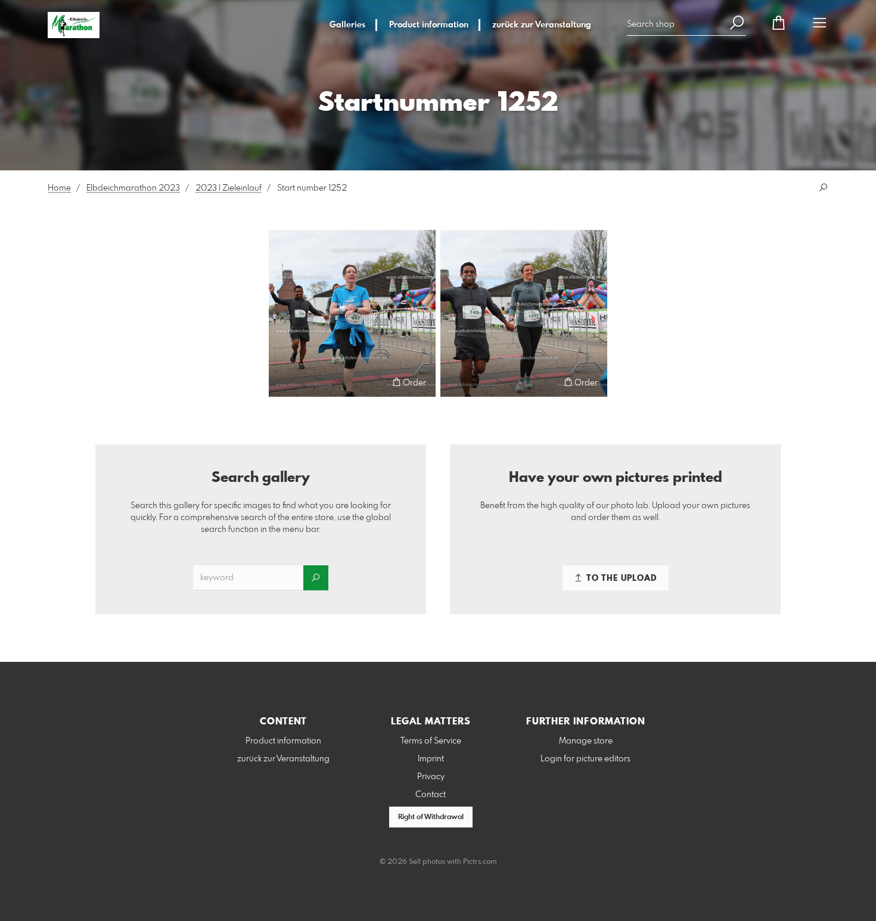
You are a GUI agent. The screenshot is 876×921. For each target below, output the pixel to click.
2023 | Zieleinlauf (228, 188)
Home (59, 188)
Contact (430, 795)
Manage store (586, 741)
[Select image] (283, 382)
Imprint (431, 759)
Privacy (431, 777)
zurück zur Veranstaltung (541, 25)
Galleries (347, 25)
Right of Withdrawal (431, 817)
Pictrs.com (480, 862)
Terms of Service (430, 741)
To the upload (620, 578)
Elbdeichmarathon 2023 (133, 188)
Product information (428, 25)
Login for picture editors (585, 759)
